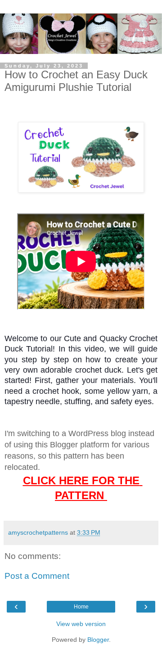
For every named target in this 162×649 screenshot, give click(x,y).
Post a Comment (36, 576)
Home (81, 607)
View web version (81, 623)
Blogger (98, 639)
